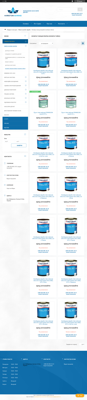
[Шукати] (80, 9)
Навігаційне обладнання (11, 81)
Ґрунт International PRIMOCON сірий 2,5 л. (71, 113)
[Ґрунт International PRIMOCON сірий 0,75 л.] (43, 101)
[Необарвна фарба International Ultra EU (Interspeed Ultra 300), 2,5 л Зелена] (71, 142)
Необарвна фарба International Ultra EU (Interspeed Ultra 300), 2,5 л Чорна (43, 238)
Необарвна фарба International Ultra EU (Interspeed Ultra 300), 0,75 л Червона (71, 280)
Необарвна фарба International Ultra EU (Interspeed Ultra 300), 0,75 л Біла (43, 280)
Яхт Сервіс (37, 24)
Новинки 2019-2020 (9, 73)
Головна (26, 24)
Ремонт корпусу (9, 61)
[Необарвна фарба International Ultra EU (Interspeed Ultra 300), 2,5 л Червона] (43, 184)
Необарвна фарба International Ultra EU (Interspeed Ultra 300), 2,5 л (71, 72)
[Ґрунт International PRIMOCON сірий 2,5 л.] (71, 101)
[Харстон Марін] (13, 16)
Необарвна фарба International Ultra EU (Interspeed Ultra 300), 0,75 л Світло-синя (71, 322)
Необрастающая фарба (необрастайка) (15, 68)
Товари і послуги (9, 41)
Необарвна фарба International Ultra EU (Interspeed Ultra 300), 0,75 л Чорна (71, 238)
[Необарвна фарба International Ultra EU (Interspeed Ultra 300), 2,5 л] (71, 59)
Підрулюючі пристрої (10, 102)
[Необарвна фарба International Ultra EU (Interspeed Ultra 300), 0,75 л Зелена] (43, 310)
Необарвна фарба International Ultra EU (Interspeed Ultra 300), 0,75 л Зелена (43, 322)
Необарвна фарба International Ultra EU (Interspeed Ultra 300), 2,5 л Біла (71, 196)
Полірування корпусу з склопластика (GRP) (15, 58)
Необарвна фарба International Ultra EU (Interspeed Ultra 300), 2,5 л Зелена (71, 154)
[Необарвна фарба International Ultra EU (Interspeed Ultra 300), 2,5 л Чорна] (43, 226)
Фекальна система (9, 98)
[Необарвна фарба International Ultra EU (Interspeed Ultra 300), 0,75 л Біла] (43, 268)
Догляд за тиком (9, 50)
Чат (81, 395)
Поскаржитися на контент (40, 396)
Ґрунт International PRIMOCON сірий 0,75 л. (43, 113)
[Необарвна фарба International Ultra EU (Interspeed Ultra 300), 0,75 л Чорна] (71, 226)
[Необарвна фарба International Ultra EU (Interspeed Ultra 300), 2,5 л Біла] (71, 184)
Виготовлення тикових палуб (12, 110)
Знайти (19, 145)
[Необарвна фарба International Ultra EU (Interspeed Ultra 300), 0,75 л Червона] (71, 268)
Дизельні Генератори (10, 90)
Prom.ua (52, 395)
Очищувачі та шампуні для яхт (13, 54)
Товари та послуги (12, 29)
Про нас (49, 24)
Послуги (6, 115)
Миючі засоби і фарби (24, 29)
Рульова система (9, 94)
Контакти (61, 24)
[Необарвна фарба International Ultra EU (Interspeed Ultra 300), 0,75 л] (43, 59)
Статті (6, 119)
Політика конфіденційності (54, 396)
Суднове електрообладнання (12, 85)
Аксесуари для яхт (9, 106)
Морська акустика (9, 77)
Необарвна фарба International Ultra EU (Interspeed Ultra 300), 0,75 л (43, 72)
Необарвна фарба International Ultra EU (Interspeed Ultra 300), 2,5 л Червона (43, 196)
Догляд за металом (10, 65)
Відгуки (6, 127)
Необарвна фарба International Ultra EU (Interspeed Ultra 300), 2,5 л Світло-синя (43, 154)
